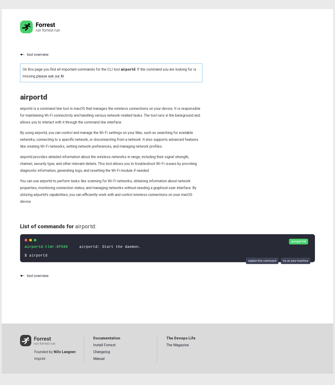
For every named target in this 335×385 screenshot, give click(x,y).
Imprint (39, 359)
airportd (298, 241)
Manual (99, 359)
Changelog (101, 352)
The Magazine (177, 345)
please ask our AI (50, 76)
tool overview (38, 54)
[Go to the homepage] (48, 32)
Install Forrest (104, 345)
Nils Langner (65, 352)
